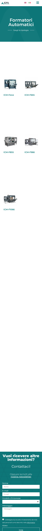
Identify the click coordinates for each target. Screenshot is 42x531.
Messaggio (7, 506)
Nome (5, 483)
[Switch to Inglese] (25, 2)
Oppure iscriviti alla (21, 475)
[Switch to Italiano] (30, 2)
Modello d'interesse (11, 498)
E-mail (5, 491)
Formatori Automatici (21, 22)
